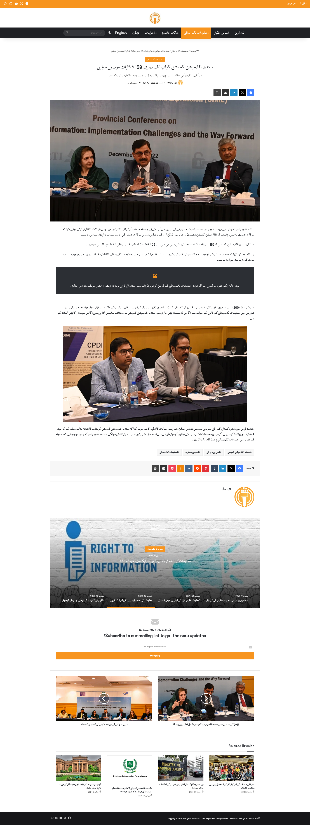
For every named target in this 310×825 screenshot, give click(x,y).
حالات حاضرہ (170, 33)
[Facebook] (250, 92)
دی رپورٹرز (173, 83)
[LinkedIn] (234, 92)
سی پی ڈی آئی (212, 452)
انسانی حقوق (221, 33)
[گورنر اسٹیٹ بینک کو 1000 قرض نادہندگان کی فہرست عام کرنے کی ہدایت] (78, 768)
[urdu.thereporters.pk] (155, 18)
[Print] (217, 92)
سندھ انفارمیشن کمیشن (238, 452)
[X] (242, 92)
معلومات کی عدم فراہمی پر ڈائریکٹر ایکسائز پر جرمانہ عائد (187, 561)
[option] (187, 563)
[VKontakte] (188, 468)
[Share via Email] (225, 92)
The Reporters (209, 818)
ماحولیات (151, 33)
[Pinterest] (205, 468)
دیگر (136, 33)
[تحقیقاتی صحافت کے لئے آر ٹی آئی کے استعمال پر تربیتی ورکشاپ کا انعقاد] (232, 768)
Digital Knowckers (249, 818)
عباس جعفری (191, 452)
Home (193, 51)
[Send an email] (169, 83)
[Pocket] (172, 468)
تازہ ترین (239, 33)
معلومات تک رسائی (196, 33)
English (121, 33)
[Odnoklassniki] (180, 468)
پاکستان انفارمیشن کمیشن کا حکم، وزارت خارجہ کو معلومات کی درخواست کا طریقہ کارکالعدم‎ (132, 790)
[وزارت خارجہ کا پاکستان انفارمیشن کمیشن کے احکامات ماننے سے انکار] (180, 768)
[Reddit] (197, 468)
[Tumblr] (214, 468)
